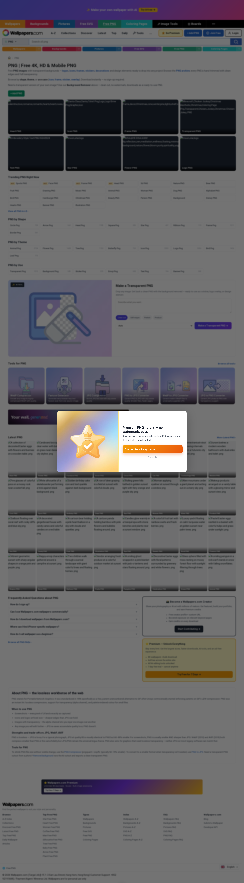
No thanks (152, 457)
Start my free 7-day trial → (140, 449)
